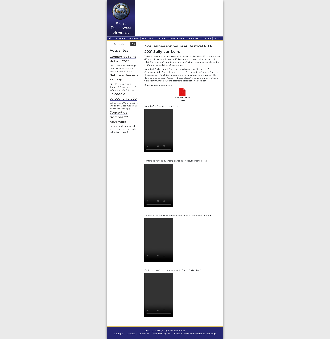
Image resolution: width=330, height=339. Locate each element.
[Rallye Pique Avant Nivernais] (110, 38)
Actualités (134, 38)
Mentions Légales (161, 333)
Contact (131, 333)
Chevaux (160, 38)
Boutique (206, 38)
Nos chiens (147, 38)
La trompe (193, 38)
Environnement (176, 38)
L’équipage (119, 38)
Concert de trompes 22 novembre (119, 117)
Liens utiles (144, 333)
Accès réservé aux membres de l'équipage (195, 333)
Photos (217, 38)
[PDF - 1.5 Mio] (182, 91)
